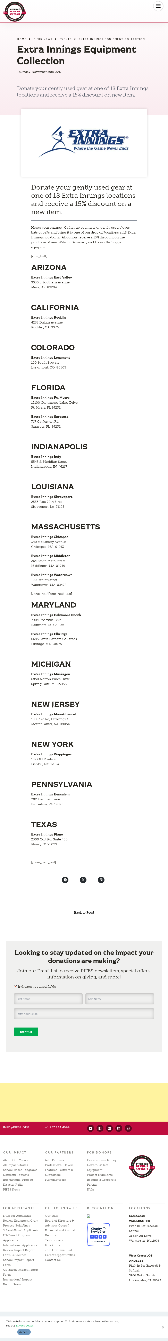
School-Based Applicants (20, 1230)
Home (21, 38)
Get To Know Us (61, 1208)
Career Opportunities (60, 1255)
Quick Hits (52, 1245)
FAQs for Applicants (17, 1215)
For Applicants (19, 1208)
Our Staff (51, 1215)
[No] (163, 1327)
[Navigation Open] (158, 6)
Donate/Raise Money (102, 1160)
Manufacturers (55, 1180)
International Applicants (20, 1245)
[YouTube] (118, 1128)
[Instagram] (128, 1128)
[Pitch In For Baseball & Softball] (14, 11)
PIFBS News (43, 38)
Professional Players (59, 1165)
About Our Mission (16, 1160)
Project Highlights (100, 1175)
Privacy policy (24, 1325)
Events (66, 38)
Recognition (100, 1208)
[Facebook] (99, 1128)
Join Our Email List (58, 1250)
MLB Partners (54, 1160)
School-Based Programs (20, 1170)
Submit (26, 1032)
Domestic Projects (16, 1175)
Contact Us (53, 1260)
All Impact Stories (15, 1165)
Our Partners (59, 1152)
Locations (140, 1208)
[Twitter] (90, 1128)
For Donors (99, 1152)
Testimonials (54, 1240)
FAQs (90, 1189)
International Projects (18, 1180)
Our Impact (15, 1152)
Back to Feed (84, 912)
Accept (24, 1332)
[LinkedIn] (109, 1128)
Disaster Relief (13, 1184)
